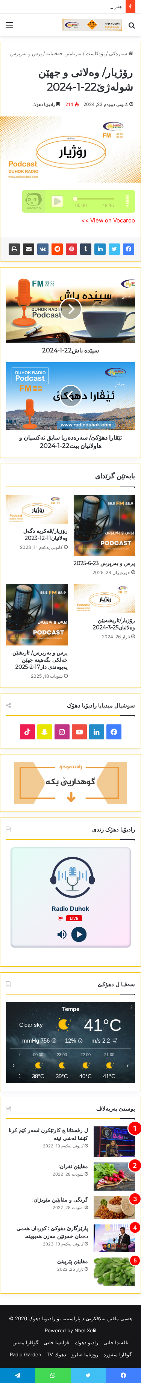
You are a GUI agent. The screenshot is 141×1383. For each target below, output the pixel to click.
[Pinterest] (71, 249)
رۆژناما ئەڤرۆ (84, 1354)
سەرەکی (119, 53)
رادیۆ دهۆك (86, 1342)
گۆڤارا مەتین (25, 1342)
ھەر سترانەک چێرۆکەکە (98, 6)
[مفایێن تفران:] (114, 1176)
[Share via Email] (28, 249)
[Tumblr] (85, 249)
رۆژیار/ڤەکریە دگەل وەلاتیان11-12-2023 (45, 534)
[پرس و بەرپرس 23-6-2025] (104, 525)
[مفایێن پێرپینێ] (114, 1272)
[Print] (14, 249)
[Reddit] (57, 249)
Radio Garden (25, 1354)
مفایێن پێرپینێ (72, 1261)
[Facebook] (128, 249)
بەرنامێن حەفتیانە (64, 53)
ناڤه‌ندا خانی (116, 1342)
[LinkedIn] (100, 249)
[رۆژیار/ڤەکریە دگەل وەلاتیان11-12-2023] (37, 509)
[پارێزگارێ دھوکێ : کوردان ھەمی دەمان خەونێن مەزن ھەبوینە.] (114, 1238)
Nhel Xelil (85, 1330)
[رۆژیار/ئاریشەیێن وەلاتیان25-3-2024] (104, 598)
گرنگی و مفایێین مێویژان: (60, 1199)
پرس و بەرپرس (26, 53)
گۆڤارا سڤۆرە (117, 1354)
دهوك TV (56, 1354)
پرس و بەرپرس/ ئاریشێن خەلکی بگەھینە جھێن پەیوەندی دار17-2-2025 (40, 659)
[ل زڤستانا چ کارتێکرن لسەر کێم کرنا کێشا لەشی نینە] (114, 1142)
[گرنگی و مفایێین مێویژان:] (114, 1207)
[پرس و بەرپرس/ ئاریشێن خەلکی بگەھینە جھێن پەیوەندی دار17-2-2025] (37, 614)
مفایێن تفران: (73, 1166)
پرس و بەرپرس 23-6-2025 (104, 563)
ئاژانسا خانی (57, 1342)
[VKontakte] (43, 249)
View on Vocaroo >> (108, 220)
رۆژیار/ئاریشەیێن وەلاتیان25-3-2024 (114, 624)
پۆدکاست (95, 53)
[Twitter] (114, 249)
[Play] (79, 934)
